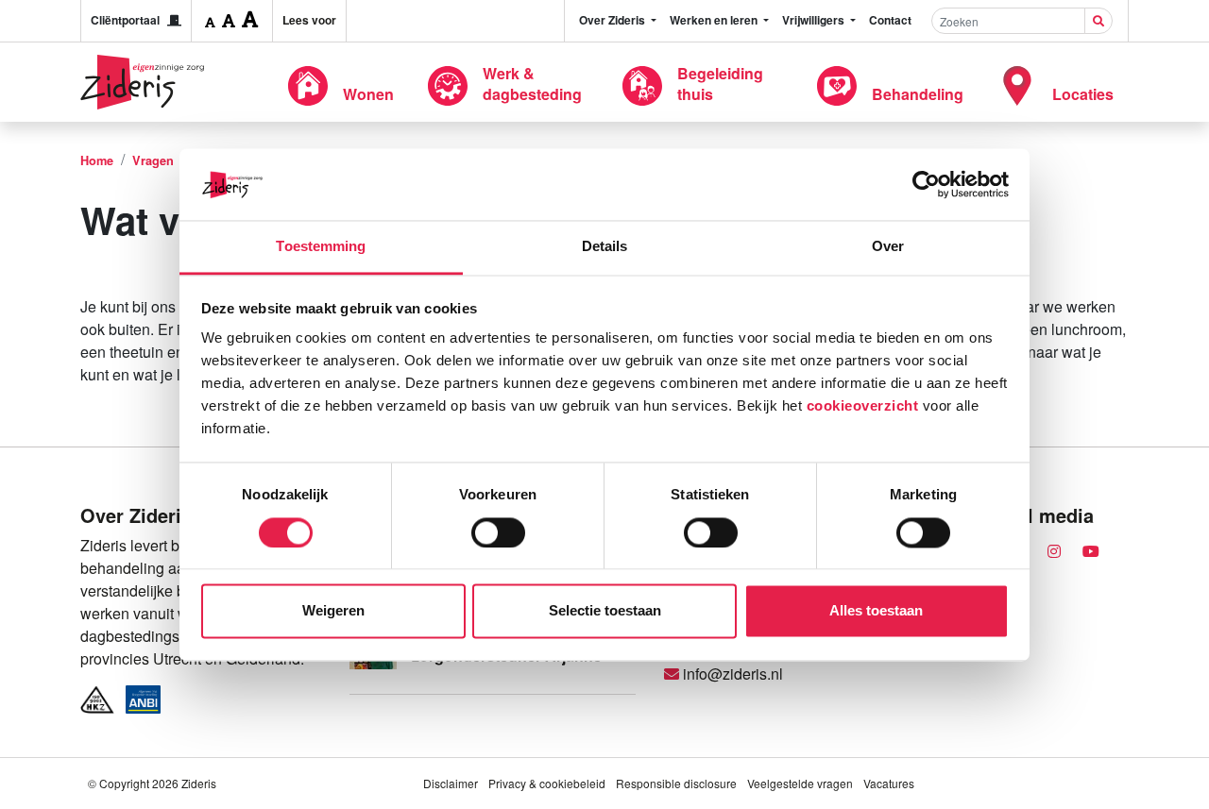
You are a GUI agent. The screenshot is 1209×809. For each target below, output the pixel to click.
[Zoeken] (1098, 21)
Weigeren (333, 611)
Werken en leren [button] (715, 19)
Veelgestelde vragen (800, 783)
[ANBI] (144, 699)
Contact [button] (890, 19)
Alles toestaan (876, 611)
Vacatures (888, 783)
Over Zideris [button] (613, 19)
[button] (210, 21)
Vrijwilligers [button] (814, 19)
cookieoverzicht (863, 406)
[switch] (498, 532)
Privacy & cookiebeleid (546, 783)
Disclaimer (450, 783)
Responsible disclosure (676, 783)
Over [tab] (888, 247)
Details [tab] (605, 247)
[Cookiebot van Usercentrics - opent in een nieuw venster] (926, 184)
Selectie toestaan (605, 611)
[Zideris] (142, 82)
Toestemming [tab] (321, 247)
